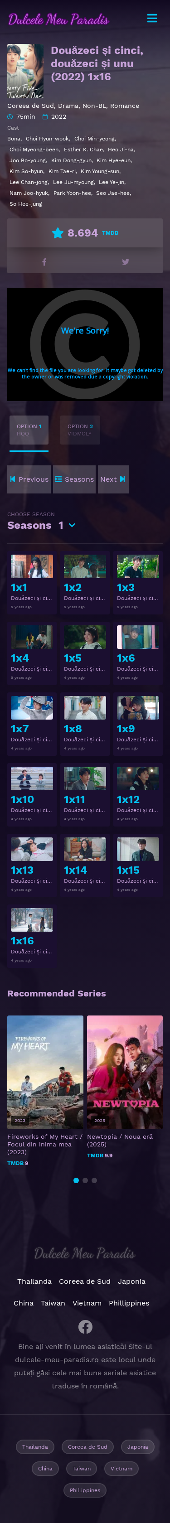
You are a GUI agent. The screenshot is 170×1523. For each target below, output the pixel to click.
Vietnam (87, 1303)
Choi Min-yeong (94, 138)
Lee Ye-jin (111, 182)
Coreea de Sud (30, 105)
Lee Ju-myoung (73, 182)
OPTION (29, 430)
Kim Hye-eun (114, 160)
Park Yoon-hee (72, 193)
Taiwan (53, 1303)
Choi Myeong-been (34, 149)
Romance (124, 105)
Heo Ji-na (121, 149)
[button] (76, 1180)
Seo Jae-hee (113, 193)
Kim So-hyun (26, 171)
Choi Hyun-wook (47, 138)
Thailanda (34, 1281)
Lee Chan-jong (29, 182)
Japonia (132, 1281)
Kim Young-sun (100, 171)
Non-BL (94, 105)
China (24, 1303)
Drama (68, 105)
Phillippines (129, 1303)
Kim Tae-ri (62, 171)
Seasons (35, 521)
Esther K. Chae (83, 149)
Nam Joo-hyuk (29, 193)
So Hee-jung (26, 204)
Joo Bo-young (28, 160)
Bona (13, 138)
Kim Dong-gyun (71, 160)
